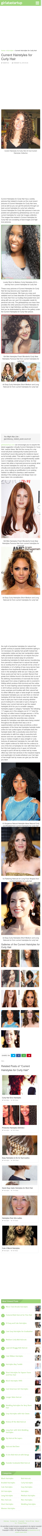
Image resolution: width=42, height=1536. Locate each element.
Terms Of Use (30, 1521)
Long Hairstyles (7, 1496)
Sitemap (6, 1521)
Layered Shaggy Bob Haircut (16, 1348)
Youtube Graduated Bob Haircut (18, 1463)
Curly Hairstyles (27, 1483)
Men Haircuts (6, 1500)
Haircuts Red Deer (13, 1446)
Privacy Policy (22, 1523)
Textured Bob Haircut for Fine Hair (19, 1315)
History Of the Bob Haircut (16, 1422)
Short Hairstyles (7, 1504)
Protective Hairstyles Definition (13, 1128)
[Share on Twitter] (13, 1055)
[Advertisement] (21, 28)
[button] (37, 3)
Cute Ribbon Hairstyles (14, 1356)
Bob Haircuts (26, 1478)
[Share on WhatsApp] (23, 1055)
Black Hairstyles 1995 (14, 1381)
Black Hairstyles (7, 1478)
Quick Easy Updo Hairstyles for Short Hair (17, 1188)
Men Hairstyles (26, 1500)
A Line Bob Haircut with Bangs (17, 1455)
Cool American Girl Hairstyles (17, 1389)
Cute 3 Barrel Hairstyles (11, 1248)
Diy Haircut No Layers (14, 1438)
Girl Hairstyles (6, 1491)
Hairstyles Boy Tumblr (14, 1364)
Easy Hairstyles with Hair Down (18, 1414)
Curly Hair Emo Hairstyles (11, 1097)
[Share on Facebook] (18, 1055)
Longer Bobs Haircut (13, 1397)
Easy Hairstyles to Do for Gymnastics (15, 1158)
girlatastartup (11, 3)
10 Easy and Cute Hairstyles (16, 1323)
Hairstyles (6, 63)
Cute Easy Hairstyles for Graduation (19, 1331)
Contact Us (13, 1521)
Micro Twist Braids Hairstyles (17, 1307)
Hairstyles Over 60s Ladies (12, 1218)
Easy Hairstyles (26, 1487)
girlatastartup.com (7, 444)
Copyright (21, 1521)
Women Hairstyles (8, 1508)
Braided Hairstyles (8, 1483)
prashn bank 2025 (21, 1532)
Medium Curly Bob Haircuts (16, 1340)
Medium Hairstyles (28, 1496)
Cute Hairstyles (6, 1487)
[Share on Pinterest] (29, 1055)
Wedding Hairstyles (28, 1504)
